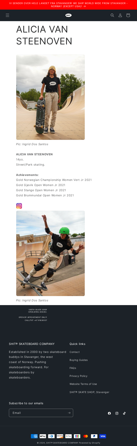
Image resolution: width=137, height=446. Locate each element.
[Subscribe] (69, 413)
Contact (75, 351)
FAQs (73, 367)
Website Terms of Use (83, 383)
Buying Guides (79, 359)
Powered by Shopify (89, 443)
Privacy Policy (78, 375)
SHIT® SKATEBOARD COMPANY (62, 443)
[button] (7, 15)
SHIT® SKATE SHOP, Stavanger (89, 392)
